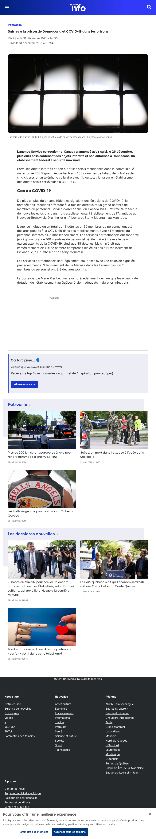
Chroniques (12, 713)
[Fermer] (150, 814)
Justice (59, 722)
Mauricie (111, 736)
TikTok (9, 731)
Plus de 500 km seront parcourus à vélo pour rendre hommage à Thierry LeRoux (40, 454)
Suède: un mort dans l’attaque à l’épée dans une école (112, 454)
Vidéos (9, 717)
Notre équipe (13, 704)
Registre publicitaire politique (23, 793)
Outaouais (112, 758)
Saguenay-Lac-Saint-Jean (122, 772)
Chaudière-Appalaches (120, 717)
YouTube (10, 726)
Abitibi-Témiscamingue (120, 704)
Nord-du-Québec (116, 740)
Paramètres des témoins (20, 736)
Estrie (109, 722)
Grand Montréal (115, 726)
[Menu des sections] (7, 7)
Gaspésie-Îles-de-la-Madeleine (125, 768)
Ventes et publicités (17, 807)
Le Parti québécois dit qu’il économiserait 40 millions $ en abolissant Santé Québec (112, 584)
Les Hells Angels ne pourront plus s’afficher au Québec (41, 513)
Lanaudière (112, 731)
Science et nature (66, 736)
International (62, 717)
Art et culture (63, 704)
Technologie (62, 749)
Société (59, 740)
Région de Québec (117, 763)
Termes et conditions (17, 802)
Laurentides (113, 749)
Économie (61, 708)
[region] (78, 823)
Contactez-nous (15, 788)
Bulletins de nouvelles (18, 708)
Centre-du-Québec (117, 713)
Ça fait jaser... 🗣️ (26, 360)
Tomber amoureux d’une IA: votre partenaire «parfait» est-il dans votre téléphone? (39, 651)
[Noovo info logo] (78, 7)
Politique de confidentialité (21, 797)
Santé (58, 731)
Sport (58, 745)
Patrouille (15, 25)
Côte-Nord (112, 745)
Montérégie (113, 754)
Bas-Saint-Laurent (117, 708)
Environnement (64, 713)
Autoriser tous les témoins (70, 831)
